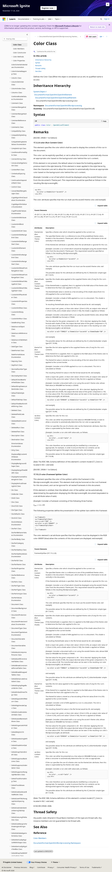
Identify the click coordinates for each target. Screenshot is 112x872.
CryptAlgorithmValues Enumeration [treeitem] (19, 205)
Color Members (39, 838)
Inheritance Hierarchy (43, 60)
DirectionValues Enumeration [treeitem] (17, 444)
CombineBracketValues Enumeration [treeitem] (19, 97)
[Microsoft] (4, 19)
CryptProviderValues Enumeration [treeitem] (18, 212)
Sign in (106, 19)
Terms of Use (84, 867)
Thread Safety (40, 68)
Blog (31, 867)
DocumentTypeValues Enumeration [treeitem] (19, 633)
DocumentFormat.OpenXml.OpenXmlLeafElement (55, 98)
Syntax (37, 63)
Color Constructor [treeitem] (19, 53)
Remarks (38, 65)
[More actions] (107, 36)
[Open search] (101, 19)
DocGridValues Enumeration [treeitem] (16, 523)
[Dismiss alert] (107, 4)
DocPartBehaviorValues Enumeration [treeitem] (19, 534)
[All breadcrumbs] (35, 36)
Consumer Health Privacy (66, 867)
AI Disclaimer (6, 867)
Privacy (50, 867)
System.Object (39, 91)
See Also (38, 71)
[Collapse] (27, 34)
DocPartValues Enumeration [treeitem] (16, 599)
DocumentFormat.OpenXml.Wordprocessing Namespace (59, 36)
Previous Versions (20, 867)
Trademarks (96, 867)
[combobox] (15, 39)
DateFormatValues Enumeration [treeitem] (18, 355)
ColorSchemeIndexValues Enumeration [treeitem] (19, 66)
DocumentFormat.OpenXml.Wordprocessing (63, 105)
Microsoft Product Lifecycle (67, 26)
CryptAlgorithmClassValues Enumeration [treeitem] (19, 199)
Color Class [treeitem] (17, 45)
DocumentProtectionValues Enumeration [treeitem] (19, 623)
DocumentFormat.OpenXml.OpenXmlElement (53, 94)
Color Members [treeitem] (18, 49)
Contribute (41, 867)
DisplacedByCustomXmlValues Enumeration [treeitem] (19, 457)
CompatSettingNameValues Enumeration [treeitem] (19, 143)
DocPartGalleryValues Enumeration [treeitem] (19, 555)
